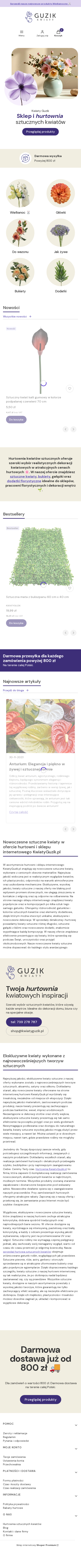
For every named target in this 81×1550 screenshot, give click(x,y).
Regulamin (9, 1437)
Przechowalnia (12, 1464)
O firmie (8, 1535)
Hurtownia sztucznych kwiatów (22, 1524)
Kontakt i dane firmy (15, 1531)
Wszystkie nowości (15, 316)
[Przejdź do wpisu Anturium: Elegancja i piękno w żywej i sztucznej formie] (40, 726)
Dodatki (60, 291)
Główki (61, 212)
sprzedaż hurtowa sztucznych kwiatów (27, 1251)
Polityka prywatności (16, 1504)
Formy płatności (13, 1480)
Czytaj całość (18, 812)
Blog (5, 1527)
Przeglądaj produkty (40, 132)
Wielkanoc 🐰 (20, 212)
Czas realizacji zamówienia (19, 1488)
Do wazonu (20, 252)
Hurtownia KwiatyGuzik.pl (51, 1169)
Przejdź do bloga (13, 690)
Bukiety (20, 291)
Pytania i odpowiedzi (16, 1440)
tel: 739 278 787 (24, 1022)
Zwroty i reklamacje (15, 1433)
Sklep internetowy (36, 1545)
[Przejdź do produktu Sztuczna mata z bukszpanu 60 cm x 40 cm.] (40, 559)
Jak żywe (61, 252)
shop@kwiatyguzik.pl (27, 1031)
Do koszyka (16, 419)
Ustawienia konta (13, 1460)
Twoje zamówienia (14, 1457)
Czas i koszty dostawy (17, 1484)
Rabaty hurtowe (13, 1508)
